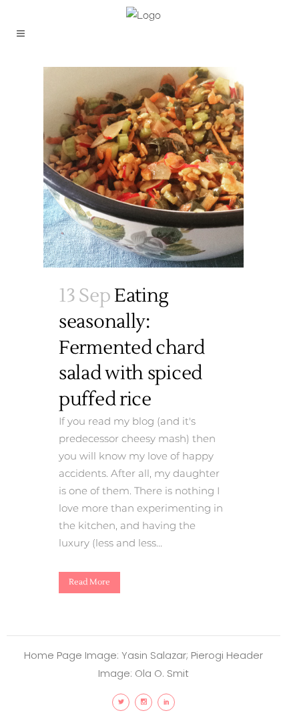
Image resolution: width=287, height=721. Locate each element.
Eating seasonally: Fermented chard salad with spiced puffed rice (132, 347)
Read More (89, 582)
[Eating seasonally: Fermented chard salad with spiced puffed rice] (143, 167)
